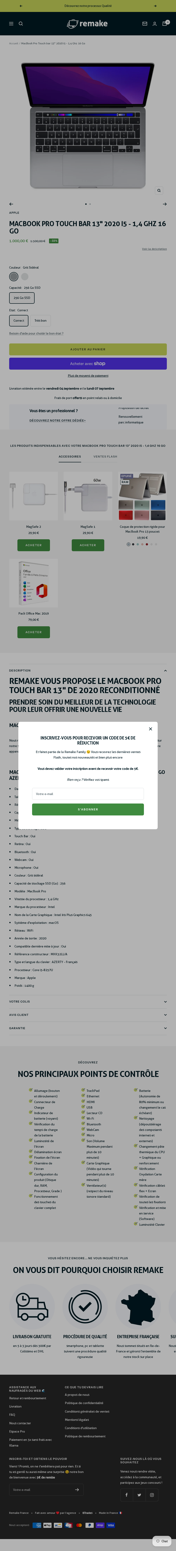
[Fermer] (150, 729)
